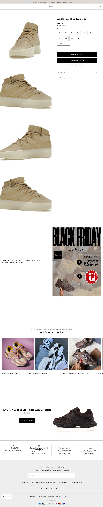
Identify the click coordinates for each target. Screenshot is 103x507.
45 (78, 38)
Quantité (59, 43)
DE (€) (64, 497)
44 (72, 38)
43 (66, 38)
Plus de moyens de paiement (77, 65)
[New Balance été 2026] (18, 354)
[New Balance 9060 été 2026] (85, 354)
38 (72, 33)
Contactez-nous (63, 482)
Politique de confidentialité (38, 496)
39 (78, 33)
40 (84, 33)
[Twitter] (51, 488)
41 (90, 33)
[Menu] (4, 6)
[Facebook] (46, 488)
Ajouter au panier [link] (27, 420)
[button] (93, 6)
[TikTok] (61, 488)
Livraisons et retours (63, 78)
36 (59, 33)
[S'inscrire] (72, 475)
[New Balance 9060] (51, 354)
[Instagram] (41, 488)
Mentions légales (76, 482)
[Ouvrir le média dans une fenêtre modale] (26, 35)
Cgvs (32, 482)
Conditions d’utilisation (54, 496)
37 (65, 33)
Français (70, 497)
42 (60, 38)
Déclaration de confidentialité (46, 482)
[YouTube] (56, 488)
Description (61, 72)
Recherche (24, 482)
